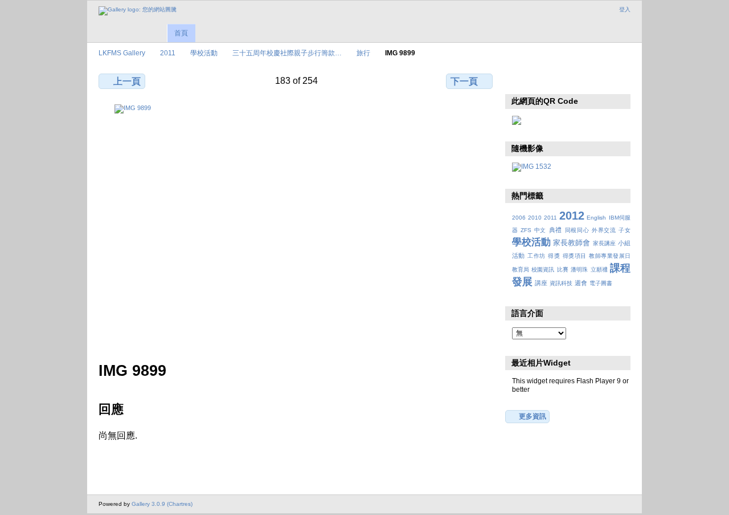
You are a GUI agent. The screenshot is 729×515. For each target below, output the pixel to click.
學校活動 (204, 52)
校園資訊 (542, 269)
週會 (581, 282)
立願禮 (599, 269)
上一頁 (127, 81)
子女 (624, 230)
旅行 (363, 52)
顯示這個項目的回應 (542, 80)
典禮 (555, 229)
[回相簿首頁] (138, 10)
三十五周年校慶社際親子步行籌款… (287, 52)
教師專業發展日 (609, 256)
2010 (535, 217)
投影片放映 (567, 80)
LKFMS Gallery (122, 52)
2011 (167, 52)
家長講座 (604, 243)
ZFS (526, 230)
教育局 (520, 269)
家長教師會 (571, 243)
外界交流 (604, 230)
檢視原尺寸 (518, 80)
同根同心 (577, 230)
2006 (519, 217)
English (596, 217)
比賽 (562, 269)
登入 (624, 9)
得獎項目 (575, 256)
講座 (541, 282)
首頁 (181, 33)
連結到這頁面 (591, 80)
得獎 (554, 256)
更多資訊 (532, 416)
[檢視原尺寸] (297, 226)
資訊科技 (561, 283)
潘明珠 (579, 269)
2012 (571, 215)
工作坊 (536, 256)
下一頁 (464, 81)
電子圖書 (600, 283)
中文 (540, 230)
